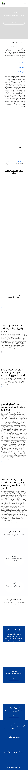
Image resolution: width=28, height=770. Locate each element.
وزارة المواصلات (14, 737)
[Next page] (21, 522)
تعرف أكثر (14, 28)
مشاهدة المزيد (14, 212)
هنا (14, 642)
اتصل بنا (14, 22)
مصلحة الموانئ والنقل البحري (14, 752)
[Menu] (25, 3)
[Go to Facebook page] (4, 728)
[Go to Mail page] (13, 728)
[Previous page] (7, 522)
